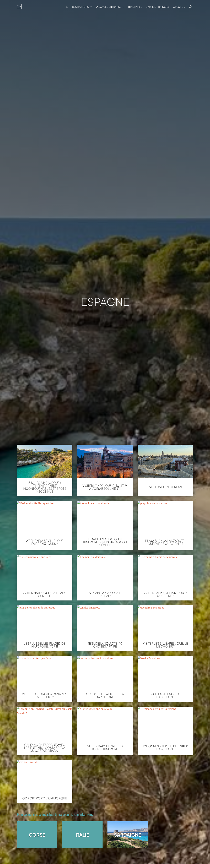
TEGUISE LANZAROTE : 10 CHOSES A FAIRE (105, 645)
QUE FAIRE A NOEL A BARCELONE (165, 695)
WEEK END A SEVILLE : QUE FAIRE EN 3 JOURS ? (44, 542)
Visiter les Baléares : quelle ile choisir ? (165, 645)
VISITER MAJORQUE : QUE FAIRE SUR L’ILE (44, 594)
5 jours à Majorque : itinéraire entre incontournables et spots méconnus (44, 487)
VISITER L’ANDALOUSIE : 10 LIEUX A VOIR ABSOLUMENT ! (105, 487)
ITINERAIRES (135, 6)
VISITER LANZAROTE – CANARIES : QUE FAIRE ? (44, 695)
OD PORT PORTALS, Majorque (44, 798)
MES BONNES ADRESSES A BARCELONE (105, 695)
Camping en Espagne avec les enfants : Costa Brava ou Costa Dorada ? (44, 747)
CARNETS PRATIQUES (157, 6)
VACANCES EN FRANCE (108, 6)
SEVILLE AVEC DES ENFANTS (165, 487)
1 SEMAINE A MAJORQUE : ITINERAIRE (104, 594)
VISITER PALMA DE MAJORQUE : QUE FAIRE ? (165, 594)
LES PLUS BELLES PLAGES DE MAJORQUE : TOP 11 (44, 645)
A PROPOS (179, 6)
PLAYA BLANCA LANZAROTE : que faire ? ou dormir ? (165, 542)
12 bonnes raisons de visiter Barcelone (165, 748)
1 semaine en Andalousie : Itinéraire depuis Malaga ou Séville (105, 542)
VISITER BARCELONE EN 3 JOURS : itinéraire (105, 748)
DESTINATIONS (80, 6)
